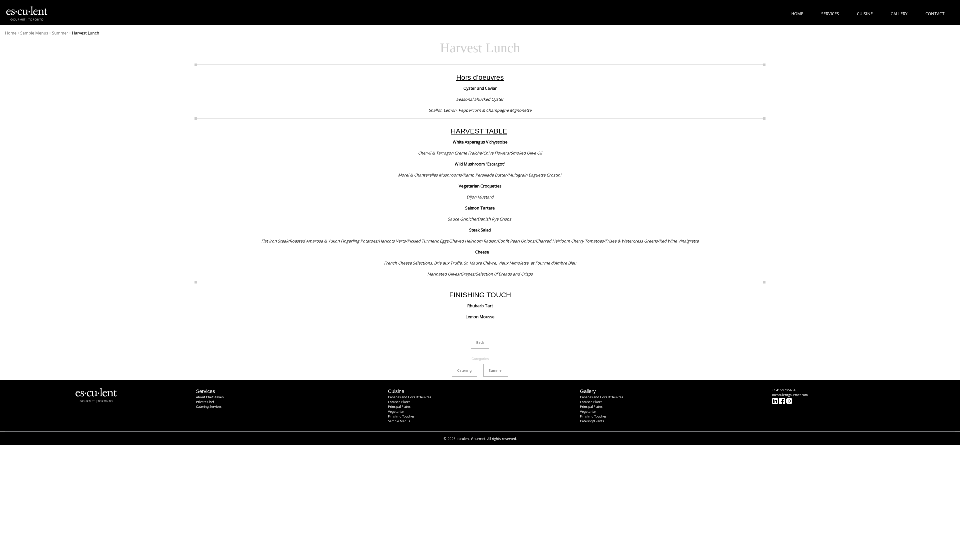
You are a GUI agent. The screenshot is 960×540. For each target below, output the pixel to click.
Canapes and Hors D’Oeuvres (409, 397)
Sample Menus (34, 33)
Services (830, 13)
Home (797, 13)
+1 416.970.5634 (783, 390)
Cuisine (865, 13)
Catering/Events (592, 421)
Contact (935, 13)
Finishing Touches (401, 416)
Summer (60, 33)
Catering (464, 370)
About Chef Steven (210, 397)
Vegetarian (396, 411)
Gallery (899, 13)
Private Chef (205, 402)
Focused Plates (399, 402)
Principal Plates (399, 406)
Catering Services (209, 406)
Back (480, 342)
